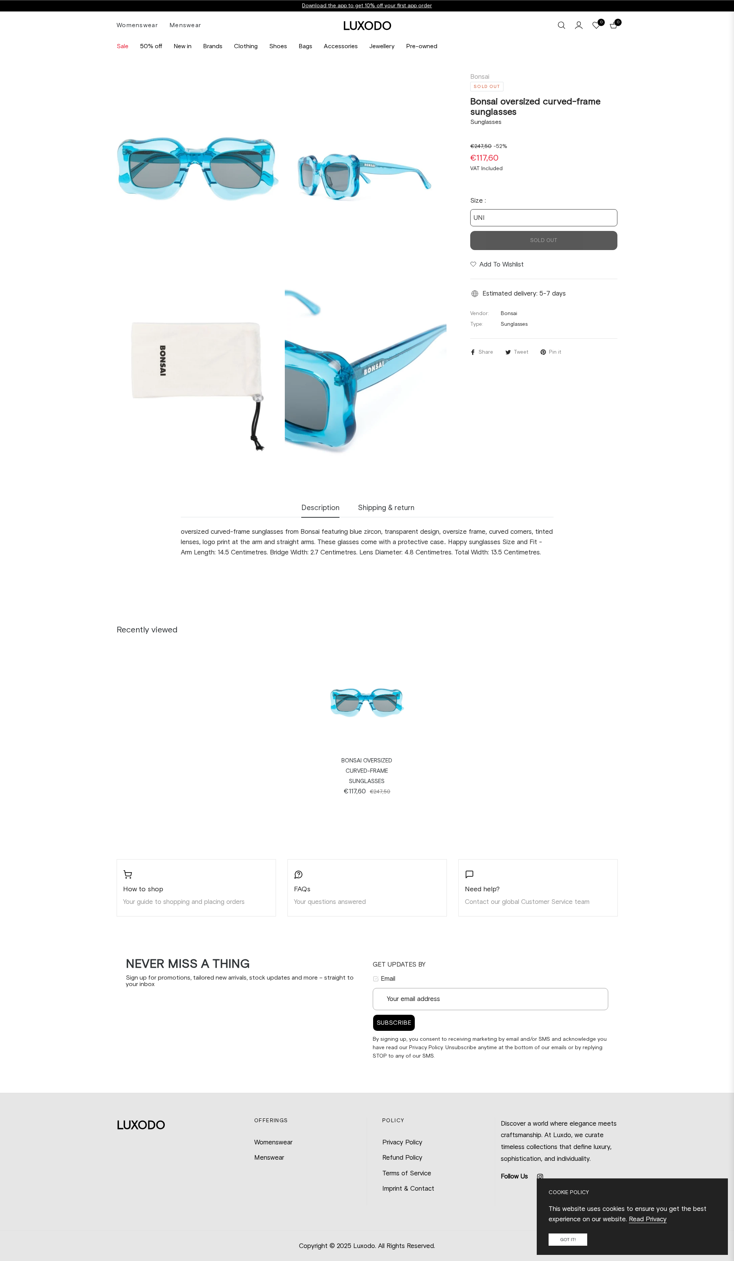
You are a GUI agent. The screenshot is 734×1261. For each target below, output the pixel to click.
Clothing (246, 46)
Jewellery (382, 46)
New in (183, 46)
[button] (561, 25)
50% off (151, 46)
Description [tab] (320, 507)
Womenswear (273, 1142)
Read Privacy (648, 1219)
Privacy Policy (402, 1142)
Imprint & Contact (408, 1188)
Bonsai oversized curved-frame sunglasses (366, 771)
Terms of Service (406, 1173)
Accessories (341, 46)
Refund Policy (402, 1157)
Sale (122, 46)
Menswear (269, 1157)
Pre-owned (421, 46)
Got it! (568, 1239)
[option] (198, 169)
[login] (579, 25)
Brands (212, 46)
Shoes (278, 46)
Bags (305, 46)
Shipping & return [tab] (386, 507)
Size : (478, 200)
